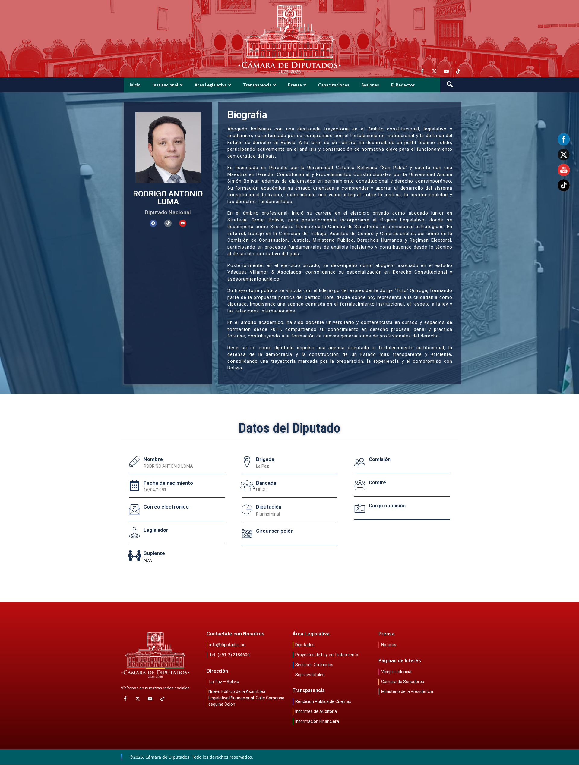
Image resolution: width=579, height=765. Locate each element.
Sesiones (370, 84)
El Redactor (403, 84)
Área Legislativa (211, 84)
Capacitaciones (333, 84)
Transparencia (257, 84)
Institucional (165, 84)
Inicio (135, 84)
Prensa (295, 84)
